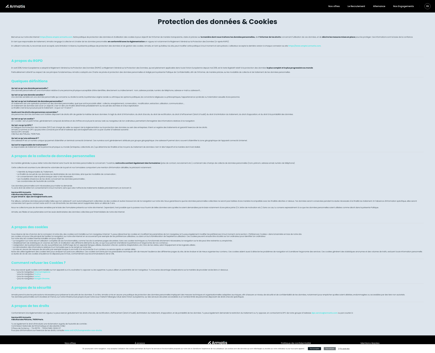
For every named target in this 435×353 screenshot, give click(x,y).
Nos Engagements (403, 6)
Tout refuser (329, 348)
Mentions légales (370, 343)
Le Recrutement (356, 6)
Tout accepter (314, 348)
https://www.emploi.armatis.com (56, 37)
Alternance (379, 6)
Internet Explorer (42, 272)
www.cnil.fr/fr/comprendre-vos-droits (83, 330)
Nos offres (334, 6)
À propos (140, 343)
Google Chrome (41, 278)
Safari (37, 276)
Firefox (37, 274)
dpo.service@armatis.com (324, 313)
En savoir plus (345, 348)
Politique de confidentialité (296, 343)
